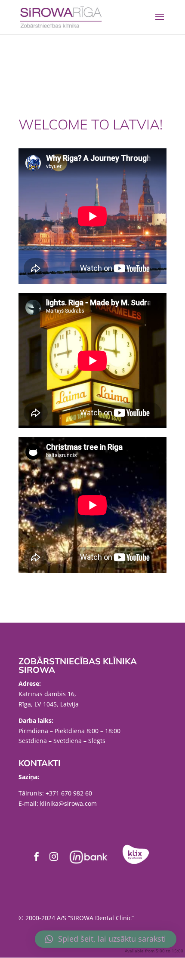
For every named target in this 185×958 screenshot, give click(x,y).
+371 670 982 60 (69, 793)
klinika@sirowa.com (68, 803)
